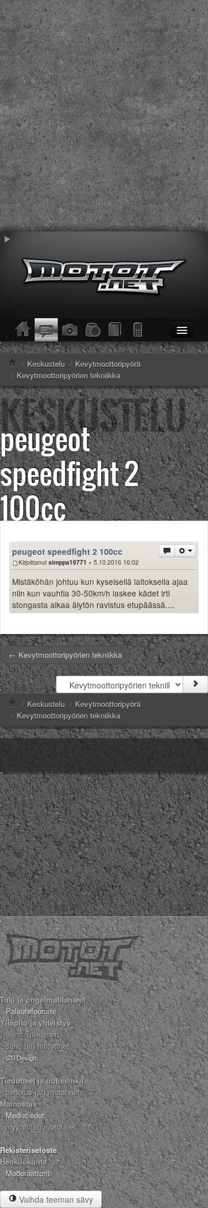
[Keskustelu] (46, 329)
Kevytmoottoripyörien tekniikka (68, 715)
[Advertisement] (104, 116)
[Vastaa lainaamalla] (167, 550)
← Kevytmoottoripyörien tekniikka (65, 654)
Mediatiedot (25, 1115)
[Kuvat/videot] (69, 329)
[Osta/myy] (92, 329)
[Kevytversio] (138, 329)
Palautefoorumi (31, 1011)
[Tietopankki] (115, 329)
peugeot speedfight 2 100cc (69, 473)
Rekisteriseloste (28, 1149)
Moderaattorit (28, 1173)
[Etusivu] (23, 329)
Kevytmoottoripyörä (107, 703)
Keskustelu (46, 703)
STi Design (21, 1057)
